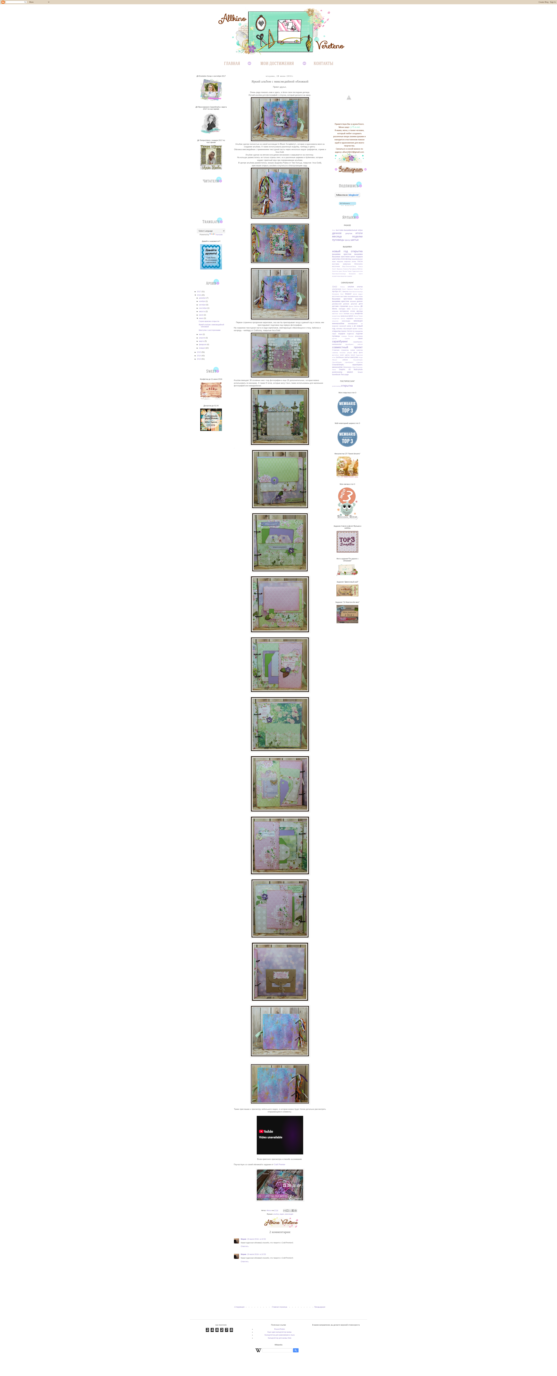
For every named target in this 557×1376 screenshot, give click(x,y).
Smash (360, 372)
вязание (353, 301)
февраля (203, 345)
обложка (339, 328)
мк (362, 323)
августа (202, 311)
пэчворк (344, 336)
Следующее (240, 1307)
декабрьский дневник (340, 304)
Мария (243, 1239)
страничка (345, 350)
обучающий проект (350, 328)
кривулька (347, 264)
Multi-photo (358, 369)
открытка (357, 251)
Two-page (345, 375)
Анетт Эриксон (337, 269)
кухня (352, 257)
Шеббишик (340, 357)
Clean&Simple (358, 360)
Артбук (335, 291)
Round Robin (279, 1329)
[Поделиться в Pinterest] (295, 1210)
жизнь (334, 309)
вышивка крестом (341, 254)
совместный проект (347, 347)
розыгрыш (359, 336)
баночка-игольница (339, 274)
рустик (334, 338)
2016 (199, 295)
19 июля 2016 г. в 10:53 (256, 1254)
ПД (353, 331)
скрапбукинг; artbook (354, 344)
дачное (337, 233)
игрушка (340, 261)
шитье (355, 239)
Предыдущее (319, 1307)
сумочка (359, 350)
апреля (202, 338)
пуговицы (338, 239)
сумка (352, 350)
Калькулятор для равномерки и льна (280, 1335)
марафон (350, 318)
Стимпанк (335, 350)
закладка (342, 309)
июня (201, 318)
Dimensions (358, 264)
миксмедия (289, 1214)
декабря (202, 298)
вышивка (358, 254)
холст (342, 355)
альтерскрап (336, 289)
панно (343, 331)
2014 (199, 356)
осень (354, 261)
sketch (350, 372)
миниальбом (338, 323)
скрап (360, 338)
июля (201, 315)
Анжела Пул (347, 269)
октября (202, 305)
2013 (199, 359)
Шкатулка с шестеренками (209, 330)
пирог (334, 334)
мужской (342, 326)
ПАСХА (360, 261)
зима (348, 309)
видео (282, 1214)
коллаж (346, 313)
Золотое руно (337, 271)
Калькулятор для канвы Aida (279, 1338)
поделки (357, 236)
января (202, 348)
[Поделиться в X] (290, 1210)
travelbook (336, 375)
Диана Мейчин (357, 269)
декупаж (348, 233)
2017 (199, 292)
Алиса (360, 266)
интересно (344, 311)
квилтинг (335, 313)
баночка (345, 291)
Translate (219, 235)
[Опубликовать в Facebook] (292, 1210)
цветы (347, 355)
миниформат (353, 323)
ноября (202, 301)
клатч (361, 274)
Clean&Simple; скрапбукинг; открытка (347, 362)
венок (355, 294)
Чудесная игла (357, 271)
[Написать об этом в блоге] (287, 1210)
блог (333, 230)
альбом (276, 1214)
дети (361, 304)
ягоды (361, 357)
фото (361, 352)
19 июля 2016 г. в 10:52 (256, 1239)
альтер (360, 287)
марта (202, 341)
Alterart (334, 360)
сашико (349, 276)
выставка (339, 230)
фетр (347, 240)
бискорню (352, 274)
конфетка (359, 313)
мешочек (343, 276)
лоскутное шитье (338, 318)
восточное (336, 266)
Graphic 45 (344, 369)
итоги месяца (346, 259)
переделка (359, 331)
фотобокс (335, 355)
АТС (340, 291)
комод (352, 313)
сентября (203, 308)
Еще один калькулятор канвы (279, 1332)
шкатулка (336, 259)
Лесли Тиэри (347, 271)
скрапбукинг (340, 341)
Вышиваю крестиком (341, 257)
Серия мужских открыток (209, 321)
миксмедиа (346, 321)
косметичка (336, 276)
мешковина (359, 318)
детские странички (340, 306)
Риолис (350, 336)
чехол (353, 355)
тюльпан (343, 352)
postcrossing (337, 372)
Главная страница (279, 1307)
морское (347, 261)
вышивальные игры (353, 230)
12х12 (334, 287)
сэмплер (335, 352)
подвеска (350, 334)
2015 (199, 352)
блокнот (348, 294)
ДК (361, 306)
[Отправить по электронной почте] (284, 1210)
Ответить (244, 1246)
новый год (340, 251)
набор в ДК (351, 326)
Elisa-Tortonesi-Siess (349, 266)
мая (201, 334)
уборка (349, 352)
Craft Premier (279, 1164)
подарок (359, 257)
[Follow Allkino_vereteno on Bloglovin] (347, 196)
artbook (345, 360)
